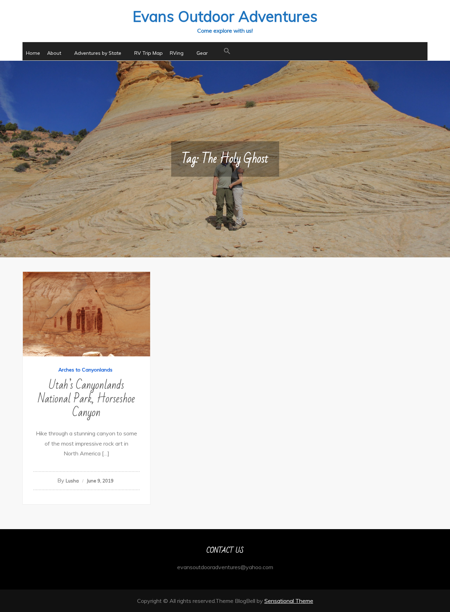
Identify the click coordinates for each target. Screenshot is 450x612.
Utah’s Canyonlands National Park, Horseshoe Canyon (86, 399)
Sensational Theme (288, 600)
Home (33, 53)
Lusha (72, 480)
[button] (227, 51)
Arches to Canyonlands (85, 370)
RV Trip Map (148, 53)
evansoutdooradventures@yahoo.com (225, 567)
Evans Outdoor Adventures (225, 16)
